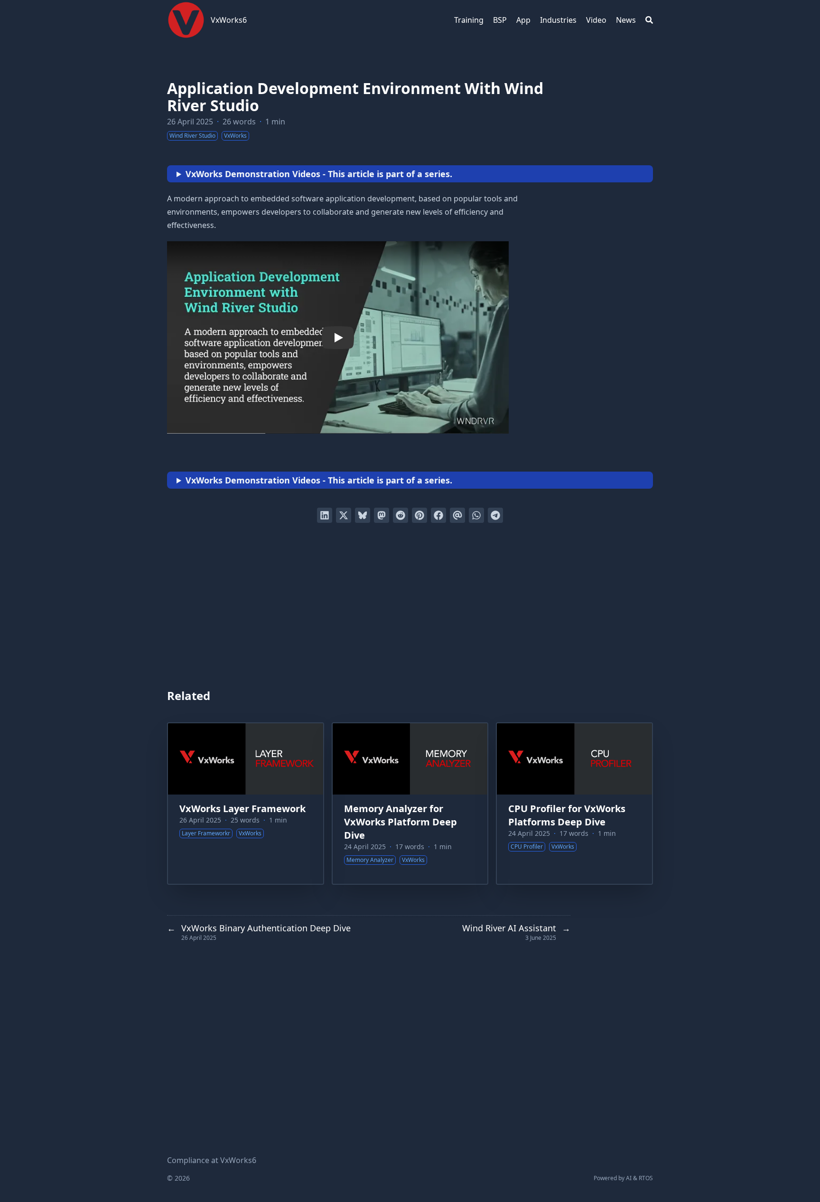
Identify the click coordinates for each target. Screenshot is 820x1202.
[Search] (649, 20)
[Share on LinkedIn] (324, 515)
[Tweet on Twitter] (343, 515)
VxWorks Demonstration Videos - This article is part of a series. (319, 174)
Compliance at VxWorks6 (211, 1160)
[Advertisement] (410, 606)
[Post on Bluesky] (362, 515)
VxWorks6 (229, 20)
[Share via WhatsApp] (476, 515)
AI (629, 1178)
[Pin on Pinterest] (419, 515)
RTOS (646, 1178)
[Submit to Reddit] (400, 515)
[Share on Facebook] (438, 515)
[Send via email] (457, 515)
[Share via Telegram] (495, 515)
